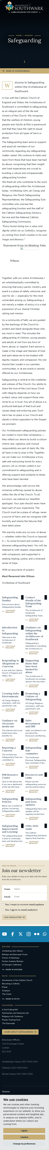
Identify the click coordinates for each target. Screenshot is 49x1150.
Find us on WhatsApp (44, 934)
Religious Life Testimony (12, 1016)
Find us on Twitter (20, 934)
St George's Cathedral (11, 964)
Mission (29, 35)
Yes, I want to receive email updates (24, 904)
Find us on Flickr (36, 934)
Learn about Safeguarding (18, 1032)
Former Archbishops (10, 958)
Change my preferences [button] (24, 1143)
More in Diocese (14, 969)
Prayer (5, 987)
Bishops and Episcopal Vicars (14, 954)
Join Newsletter (12, 917)
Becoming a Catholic (11, 983)
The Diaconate (8, 1023)
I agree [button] (24, 1130)
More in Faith (13, 999)
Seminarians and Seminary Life (15, 1013)
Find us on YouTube (4, 934)
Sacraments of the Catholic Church (17, 980)
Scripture (6, 990)
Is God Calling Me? (10, 1009)
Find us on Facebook (12, 934)
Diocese (6, 1091)
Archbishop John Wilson (12, 951)
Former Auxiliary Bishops (12, 961)
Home (19, 35)
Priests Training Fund (11, 1020)
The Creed (6, 994)
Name (7, 889)
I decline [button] (24, 1137)
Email (7, 896)
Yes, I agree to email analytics (21, 909)
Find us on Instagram (28, 934)
